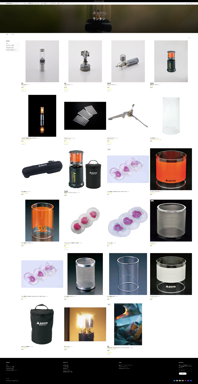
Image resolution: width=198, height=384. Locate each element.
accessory (26, 139)
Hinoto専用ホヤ (152, 138)
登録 (182, 373)
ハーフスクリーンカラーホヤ (154, 191)
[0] (191, 3)
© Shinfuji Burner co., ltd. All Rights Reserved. (12, 380)
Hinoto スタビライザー (111, 138)
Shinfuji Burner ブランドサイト (124, 368)
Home (7, 34)
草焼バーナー (46, 3)
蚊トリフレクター (67, 346)
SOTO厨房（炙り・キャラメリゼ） (33, 3)
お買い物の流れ (65, 365)
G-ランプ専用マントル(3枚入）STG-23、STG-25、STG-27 (117, 191)
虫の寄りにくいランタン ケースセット (70, 192)
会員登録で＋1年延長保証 (99, 1)
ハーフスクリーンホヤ (153, 296)
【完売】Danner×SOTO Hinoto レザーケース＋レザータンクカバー (118, 347)
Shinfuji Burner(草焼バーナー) (11, 49)
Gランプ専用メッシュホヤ (68, 296)
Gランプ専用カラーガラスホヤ (26, 242)
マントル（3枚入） (110, 242)
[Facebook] (6, 378)
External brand (53, 3)
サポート (63, 3)
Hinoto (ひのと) (24, 84)
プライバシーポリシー (67, 370)
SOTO (25, 3)
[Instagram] (8, 378)
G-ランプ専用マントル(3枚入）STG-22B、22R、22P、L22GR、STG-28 (33, 296)
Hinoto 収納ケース (24, 191)
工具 (42, 3)
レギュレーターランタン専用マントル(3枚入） (71, 242)
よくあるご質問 (65, 366)
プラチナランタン (67, 84)
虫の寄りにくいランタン (154, 84)
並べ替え (189, 37)
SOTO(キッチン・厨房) (10, 45)
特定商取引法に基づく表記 (67, 371)
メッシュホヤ (152, 242)
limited (29, 139)
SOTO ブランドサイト (123, 366)
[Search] (189, 3)
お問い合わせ (65, 368)
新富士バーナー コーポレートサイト (125, 365)
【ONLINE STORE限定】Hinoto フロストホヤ (28, 138)
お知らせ (58, 3)
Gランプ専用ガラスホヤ (111, 296)
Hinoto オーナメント (67, 138)
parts (160, 139)
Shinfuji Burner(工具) (10, 47)
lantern (22, 139)
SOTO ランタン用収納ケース (26, 346)
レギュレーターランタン (111, 84)
